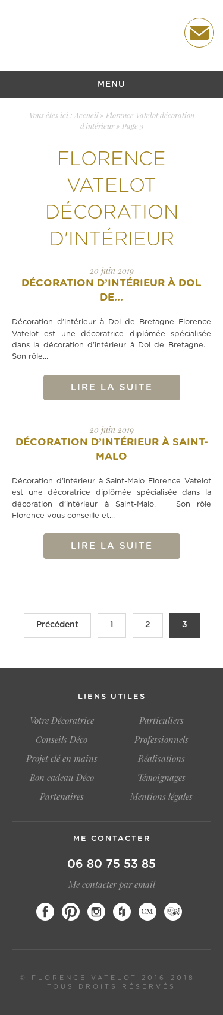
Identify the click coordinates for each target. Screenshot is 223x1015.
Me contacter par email (111, 884)
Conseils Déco (61, 739)
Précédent (57, 625)
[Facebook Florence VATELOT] (45, 912)
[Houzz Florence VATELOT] (122, 912)
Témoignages (161, 777)
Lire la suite (112, 387)
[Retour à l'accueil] (77, 33)
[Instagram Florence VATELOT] (96, 912)
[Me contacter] (199, 33)
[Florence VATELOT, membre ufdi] (173, 912)
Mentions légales (161, 796)
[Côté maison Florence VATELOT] (147, 912)
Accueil (86, 115)
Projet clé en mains (62, 758)
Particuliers (161, 720)
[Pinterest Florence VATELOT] (71, 912)
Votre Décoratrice (62, 720)
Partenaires (62, 796)
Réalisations (161, 758)
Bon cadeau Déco (62, 777)
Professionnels (161, 739)
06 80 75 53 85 (111, 864)
